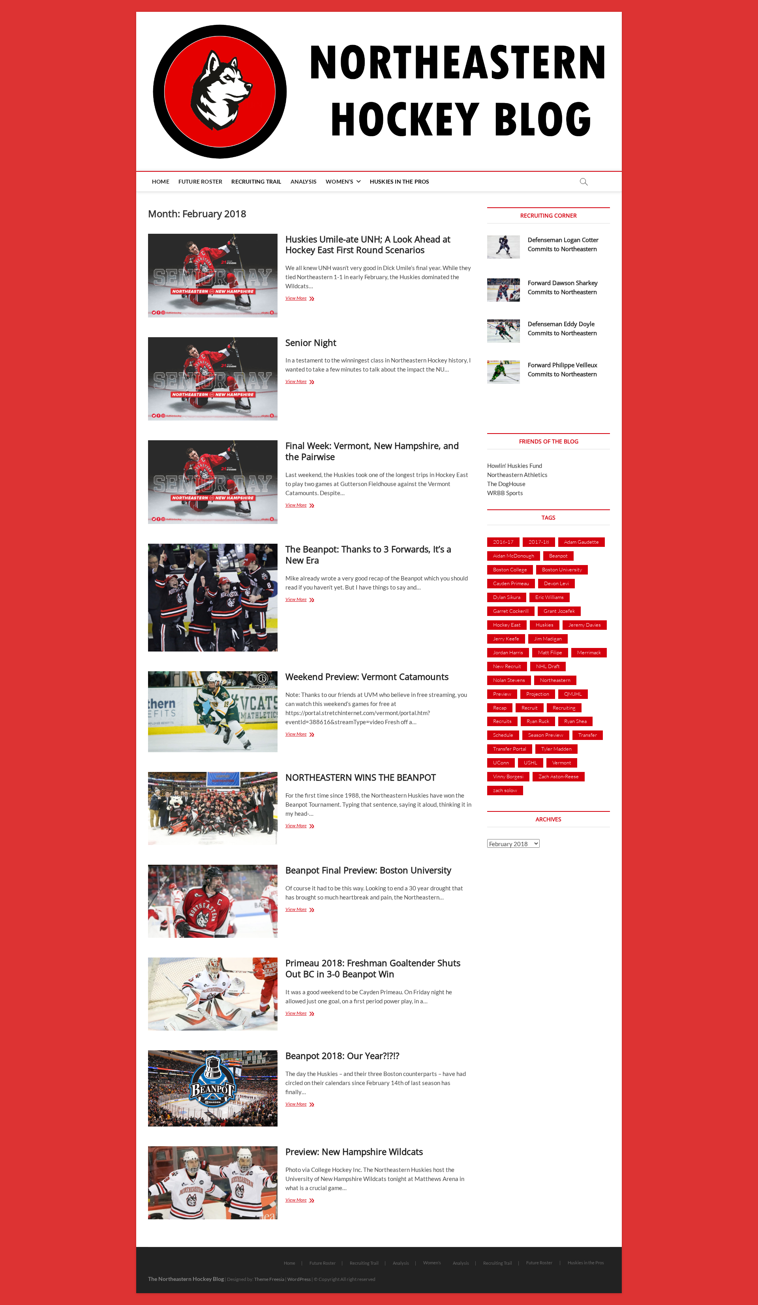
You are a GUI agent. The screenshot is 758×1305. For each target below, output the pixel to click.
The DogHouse (506, 483)
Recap (500, 707)
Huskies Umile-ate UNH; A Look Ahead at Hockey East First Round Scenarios (367, 244)
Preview (502, 694)
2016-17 (503, 542)
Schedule (503, 735)
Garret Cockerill (511, 611)
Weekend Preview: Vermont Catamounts (366, 676)
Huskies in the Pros (400, 181)
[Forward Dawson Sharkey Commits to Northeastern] (503, 290)
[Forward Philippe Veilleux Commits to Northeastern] (503, 372)
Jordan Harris (508, 652)
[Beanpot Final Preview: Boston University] (213, 901)
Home (160, 181)
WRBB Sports (505, 492)
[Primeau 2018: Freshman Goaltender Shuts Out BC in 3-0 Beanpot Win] (213, 994)
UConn (501, 762)
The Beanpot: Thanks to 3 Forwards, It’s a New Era (368, 554)
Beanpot (558, 555)
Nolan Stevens (509, 680)
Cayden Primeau (511, 583)
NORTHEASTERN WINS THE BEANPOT (360, 777)
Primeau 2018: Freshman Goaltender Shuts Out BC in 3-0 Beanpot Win (372, 968)
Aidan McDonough (513, 555)
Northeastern (555, 680)
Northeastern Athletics (517, 474)
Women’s (339, 181)
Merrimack (589, 652)
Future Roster (200, 181)
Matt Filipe (550, 652)
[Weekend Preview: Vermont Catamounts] (213, 711)
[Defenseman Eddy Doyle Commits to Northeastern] (503, 331)
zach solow (505, 790)
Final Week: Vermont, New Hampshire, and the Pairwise (372, 450)
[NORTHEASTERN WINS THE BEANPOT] (213, 808)
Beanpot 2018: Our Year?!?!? (342, 1055)
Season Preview (545, 735)
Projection (537, 694)
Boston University (562, 569)
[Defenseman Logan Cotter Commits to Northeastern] (503, 247)
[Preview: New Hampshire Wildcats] (213, 1182)
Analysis (304, 181)
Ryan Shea (575, 721)
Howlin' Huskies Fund (514, 465)
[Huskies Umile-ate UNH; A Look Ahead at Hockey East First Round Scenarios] (213, 275)
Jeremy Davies (584, 625)
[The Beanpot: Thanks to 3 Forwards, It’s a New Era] (213, 598)
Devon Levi (556, 583)
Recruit (530, 707)
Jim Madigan (548, 638)
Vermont (561, 762)
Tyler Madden (556, 748)
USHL (530, 762)
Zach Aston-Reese (558, 776)
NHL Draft (548, 666)
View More (305, 299)
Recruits (502, 721)
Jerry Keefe (506, 638)
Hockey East (507, 625)
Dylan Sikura (506, 597)
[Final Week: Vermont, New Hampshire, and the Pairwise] (213, 482)
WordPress (299, 1279)
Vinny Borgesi (508, 776)
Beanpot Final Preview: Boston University (368, 870)
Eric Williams (549, 597)
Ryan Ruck (538, 721)
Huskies (544, 625)
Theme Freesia (269, 1279)
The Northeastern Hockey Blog (186, 1278)
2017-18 (539, 542)
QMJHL (573, 694)
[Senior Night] (213, 379)
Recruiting (564, 707)
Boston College (510, 569)
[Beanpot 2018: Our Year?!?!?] (213, 1088)
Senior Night (310, 342)
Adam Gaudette (581, 542)
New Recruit (507, 666)
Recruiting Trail (256, 181)
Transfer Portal (509, 748)
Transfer (587, 735)
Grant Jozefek (559, 611)
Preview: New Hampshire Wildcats (354, 1151)
